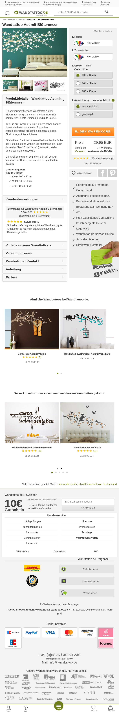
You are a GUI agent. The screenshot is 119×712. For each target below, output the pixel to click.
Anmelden (88, 507)
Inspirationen (90, 581)
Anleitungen (90, 569)
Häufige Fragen (32, 521)
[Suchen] (107, 12)
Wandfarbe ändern (103, 31)
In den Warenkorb (93, 131)
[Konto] (9, 708)
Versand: (80, 151)
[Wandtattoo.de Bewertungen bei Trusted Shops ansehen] (32, 585)
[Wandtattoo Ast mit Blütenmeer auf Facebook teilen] (102, 173)
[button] (58, 373)
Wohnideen (90, 593)
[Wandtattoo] (31, 12)
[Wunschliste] (93, 708)
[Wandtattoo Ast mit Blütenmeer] (34, 52)
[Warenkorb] (110, 708)
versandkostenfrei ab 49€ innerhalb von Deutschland (88, 484)
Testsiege (87, 532)
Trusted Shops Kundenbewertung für (37, 609)
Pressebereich (87, 527)
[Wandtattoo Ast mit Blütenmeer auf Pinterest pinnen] (112, 173)
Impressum (32, 543)
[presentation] (58, 468)
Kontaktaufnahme (32, 527)
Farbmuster (32, 532)
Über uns (87, 521)
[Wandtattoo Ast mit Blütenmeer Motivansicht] (26, 85)
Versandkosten (32, 538)
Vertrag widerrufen (87, 538)
